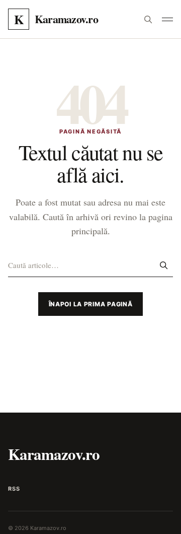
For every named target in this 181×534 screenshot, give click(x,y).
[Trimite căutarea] (163, 265)
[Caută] (148, 19)
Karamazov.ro (54, 453)
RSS (14, 488)
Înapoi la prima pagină (91, 304)
